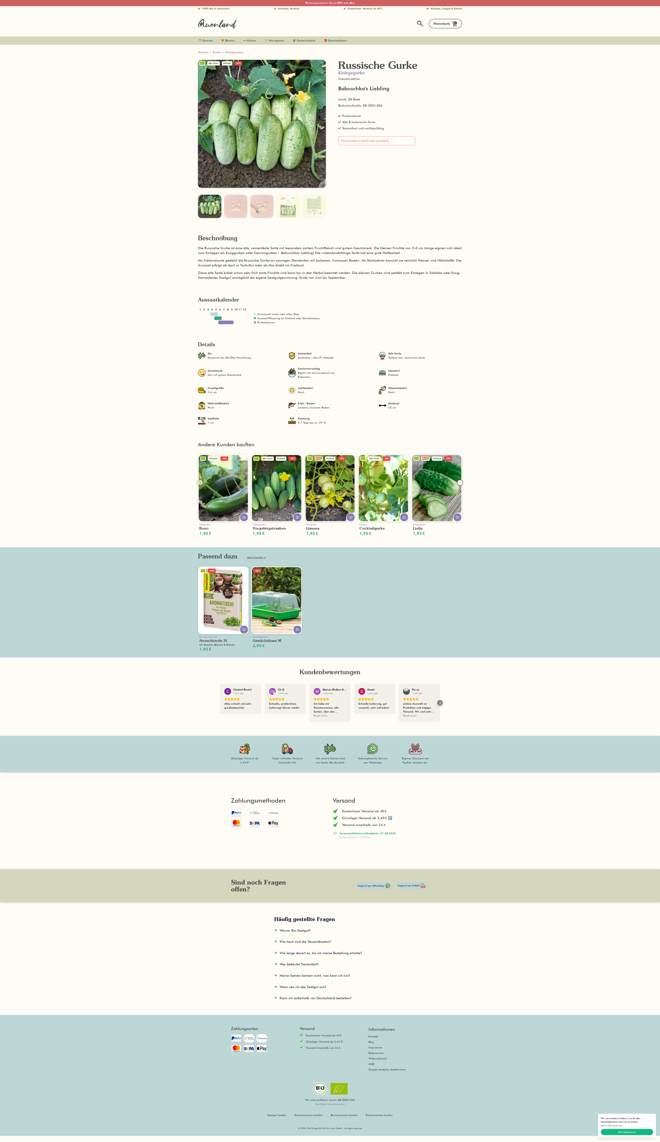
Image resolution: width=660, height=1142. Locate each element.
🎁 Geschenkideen (335, 40)
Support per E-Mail (409, 885)
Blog (371, 1042)
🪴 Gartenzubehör (304, 40)
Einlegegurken (234, 52)
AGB (371, 1064)
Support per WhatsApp (371, 885)
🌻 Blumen (228, 40)
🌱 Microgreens (274, 40)
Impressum (375, 1047)
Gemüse (203, 52)
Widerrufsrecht (377, 1058)
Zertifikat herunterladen (330, 1104)
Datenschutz (376, 1053)
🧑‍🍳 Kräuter (249, 40)
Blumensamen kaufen (344, 1115)
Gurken (217, 52)
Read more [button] (320, 715)
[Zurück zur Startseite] (217, 23)
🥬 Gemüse (205, 40)
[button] (220, 702)
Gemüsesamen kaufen (308, 1115)
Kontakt (373, 1036)
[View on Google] (227, 691)
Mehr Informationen (612, 1125)
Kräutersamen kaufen (379, 1115)
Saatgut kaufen (276, 1115)
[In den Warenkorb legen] (244, 517)
